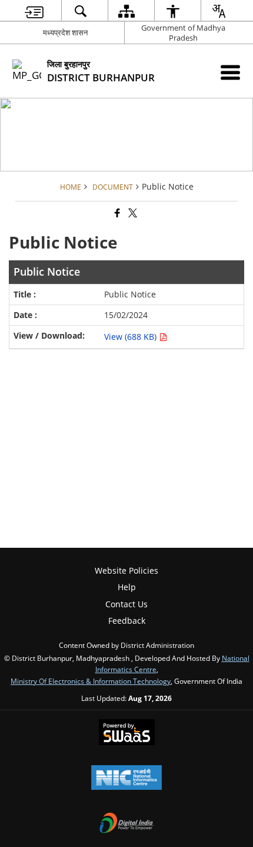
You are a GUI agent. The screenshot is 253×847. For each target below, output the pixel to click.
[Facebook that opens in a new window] (116, 213)
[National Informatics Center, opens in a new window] (126, 778)
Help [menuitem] (127, 587)
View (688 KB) (131, 336)
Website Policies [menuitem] (126, 570)
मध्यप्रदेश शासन (65, 32)
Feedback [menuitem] (126, 620)
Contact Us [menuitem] (126, 604)
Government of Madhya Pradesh (183, 32)
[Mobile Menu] (230, 72)
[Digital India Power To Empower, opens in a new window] (126, 824)
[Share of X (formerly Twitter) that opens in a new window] (131, 213)
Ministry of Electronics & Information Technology (91, 681)
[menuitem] (34, 11)
